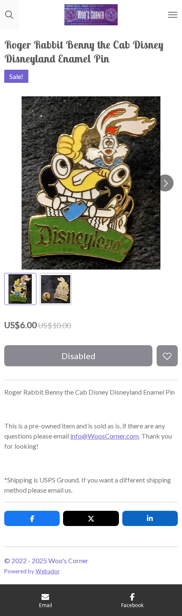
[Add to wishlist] (167, 355)
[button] (20, 289)
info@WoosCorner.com (104, 436)
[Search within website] (9, 15)
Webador (48, 571)
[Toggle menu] (172, 15)
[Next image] (165, 182)
